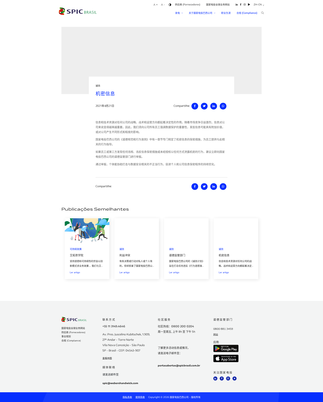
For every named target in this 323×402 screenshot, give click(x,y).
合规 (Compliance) (247, 12)
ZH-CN (258, 4)
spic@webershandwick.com (120, 383)
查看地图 (107, 358)
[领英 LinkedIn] (237, 6)
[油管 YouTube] (249, 6)
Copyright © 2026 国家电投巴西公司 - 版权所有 (174, 397)
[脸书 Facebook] (240, 6)
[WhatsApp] (223, 106)
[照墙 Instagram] (245, 6)
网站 (215, 334)
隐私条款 (127, 397)
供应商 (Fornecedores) (187, 4)
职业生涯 (226, 12)
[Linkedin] (213, 106)
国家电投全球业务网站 (218, 4)
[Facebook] (194, 106)
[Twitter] (204, 106)
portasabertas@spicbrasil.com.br (179, 365)
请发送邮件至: (110, 374)
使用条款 (140, 397)
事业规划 (66, 336)
